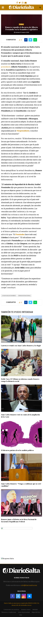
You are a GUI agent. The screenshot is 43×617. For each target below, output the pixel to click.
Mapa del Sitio (36, 612)
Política (21, 24)
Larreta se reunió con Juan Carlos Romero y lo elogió (21, 345)
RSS (20, 615)
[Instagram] (24, 596)
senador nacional (24, 295)
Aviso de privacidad (24, 612)
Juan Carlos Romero (9, 295)
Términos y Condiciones (8, 612)
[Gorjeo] (18, 596)
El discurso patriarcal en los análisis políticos (17, 450)
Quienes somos (25, 609)
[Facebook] (12, 596)
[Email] (29, 596)
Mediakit (35, 609)
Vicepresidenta (22, 131)
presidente (6, 67)
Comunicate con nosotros (11, 609)
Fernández (19, 234)
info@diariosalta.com (29, 585)
